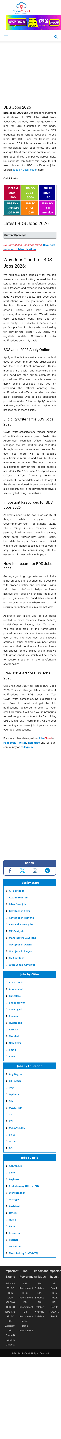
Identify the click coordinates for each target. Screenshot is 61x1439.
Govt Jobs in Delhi (19, 911)
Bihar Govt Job (17, 904)
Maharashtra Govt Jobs (22, 937)
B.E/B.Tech (15, 1080)
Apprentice (15, 1165)
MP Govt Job (16, 931)
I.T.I (11, 1121)
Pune (12, 1056)
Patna (12, 1049)
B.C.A (12, 1134)
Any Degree (15, 1074)
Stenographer (17, 1192)
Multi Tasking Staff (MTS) (23, 1253)
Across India (16, 982)
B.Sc (11, 1148)
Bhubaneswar (17, 1002)
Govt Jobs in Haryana (21, 917)
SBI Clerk (10, 1302)
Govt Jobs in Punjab (20, 951)
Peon (12, 1226)
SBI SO (10, 1316)
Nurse (12, 1219)
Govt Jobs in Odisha (20, 944)
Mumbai (14, 1036)
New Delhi (15, 1043)
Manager (14, 1199)
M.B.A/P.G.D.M (17, 1128)
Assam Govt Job (18, 897)
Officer (13, 1212)
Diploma (14, 1094)
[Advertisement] (30, 75)
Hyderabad (15, 1022)
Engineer (14, 1179)
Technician (15, 1246)
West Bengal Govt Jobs (22, 964)
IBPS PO (10, 1283)
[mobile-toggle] (5, 36)
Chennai (13, 1016)
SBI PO (10, 1288)
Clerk (12, 1172)
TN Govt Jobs (16, 958)
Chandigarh (15, 1009)
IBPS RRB (10, 1311)
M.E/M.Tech (15, 1107)
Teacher (13, 1239)
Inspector (14, 1233)
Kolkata (13, 1029)
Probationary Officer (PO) (24, 1186)
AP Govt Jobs (16, 890)
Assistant (14, 1206)
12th (11, 1114)
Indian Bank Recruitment (26, 1326)
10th (11, 1087)
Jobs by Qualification (25, 169)
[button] (56, 36)
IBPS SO (10, 1306)
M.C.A (12, 1141)
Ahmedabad (16, 989)
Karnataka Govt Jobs (21, 924)
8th (11, 1101)
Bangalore (15, 996)
